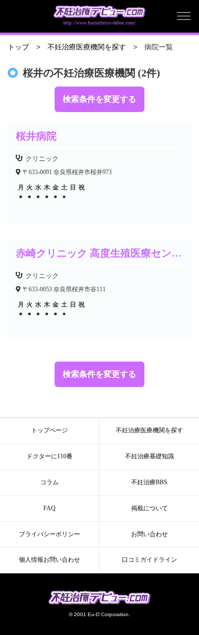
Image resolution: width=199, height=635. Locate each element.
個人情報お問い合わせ (49, 559)
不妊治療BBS (149, 482)
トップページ (49, 430)
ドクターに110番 (49, 456)
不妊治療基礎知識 (149, 456)
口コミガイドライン (149, 559)
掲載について (149, 508)
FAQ (49, 508)
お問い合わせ (149, 534)
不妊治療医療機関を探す (86, 47)
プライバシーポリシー (49, 534)
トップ (18, 47)
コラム (49, 482)
